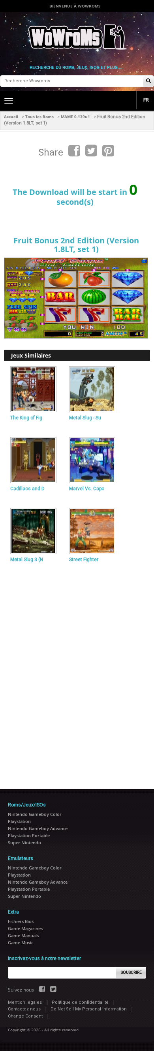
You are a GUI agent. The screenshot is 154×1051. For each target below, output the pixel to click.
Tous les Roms (39, 116)
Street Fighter (83, 559)
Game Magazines (25, 928)
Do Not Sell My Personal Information (89, 1009)
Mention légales (25, 1002)
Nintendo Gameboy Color (35, 814)
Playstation (19, 821)
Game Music (20, 942)
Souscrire (131, 972)
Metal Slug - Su (85, 418)
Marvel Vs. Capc (86, 488)
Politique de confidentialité (80, 1002)
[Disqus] (77, 672)
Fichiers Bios (21, 921)
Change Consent (25, 1016)
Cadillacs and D (27, 488)
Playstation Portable (29, 835)
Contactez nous (24, 1009)
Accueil (11, 116)
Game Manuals (23, 935)
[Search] (148, 81)
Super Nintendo (24, 842)
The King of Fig (26, 418)
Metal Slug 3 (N (26, 559)
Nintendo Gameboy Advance (38, 828)
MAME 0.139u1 (75, 116)
